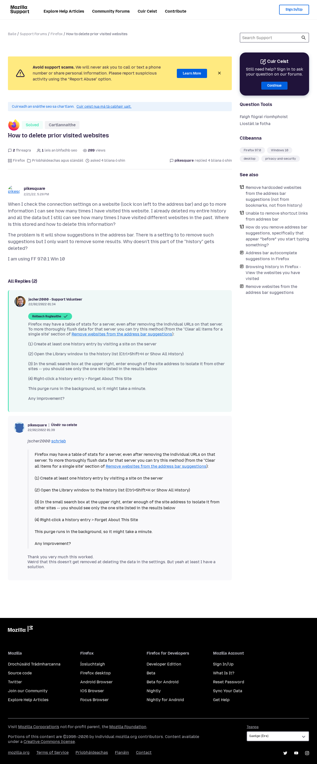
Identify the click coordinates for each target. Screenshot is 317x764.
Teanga (253, 727)
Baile (12, 34)
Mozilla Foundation (127, 726)
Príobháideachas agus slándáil (57, 160)
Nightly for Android (165, 699)
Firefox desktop (95, 673)
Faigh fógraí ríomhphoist (264, 116)
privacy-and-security (280, 158)
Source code (20, 673)
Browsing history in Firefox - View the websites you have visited (273, 272)
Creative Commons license (49, 741)
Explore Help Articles (64, 11)
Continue (274, 85)
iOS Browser (92, 690)
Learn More (192, 73)
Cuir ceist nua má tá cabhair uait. (104, 106)
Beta (151, 673)
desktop (249, 158)
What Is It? (223, 673)
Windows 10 (279, 150)
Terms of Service (52, 752)
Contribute (175, 11)
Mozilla (20, 630)
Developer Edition (164, 664)
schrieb (58, 441)
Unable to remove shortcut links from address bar (277, 216)
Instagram (307, 753)
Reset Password (228, 682)
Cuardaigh (304, 38)
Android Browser (96, 682)
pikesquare (34, 188)
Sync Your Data (227, 690)
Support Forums (33, 34)
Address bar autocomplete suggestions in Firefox (271, 256)
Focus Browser (94, 699)
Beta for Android (163, 682)
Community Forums (111, 11)
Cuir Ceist (147, 11)
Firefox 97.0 (252, 150)
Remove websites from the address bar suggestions (271, 289)
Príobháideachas (92, 752)
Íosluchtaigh (92, 664)
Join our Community (28, 690)
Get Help (221, 699)
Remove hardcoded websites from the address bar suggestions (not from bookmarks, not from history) (274, 196)
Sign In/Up (294, 9)
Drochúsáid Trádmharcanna (34, 664)
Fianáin (122, 752)
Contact (144, 752)
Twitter (15, 682)
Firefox (57, 34)
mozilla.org (18, 752)
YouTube (296, 753)
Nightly (154, 690)
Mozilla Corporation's (38, 726)
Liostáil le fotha (255, 123)
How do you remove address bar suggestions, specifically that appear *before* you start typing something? (277, 236)
